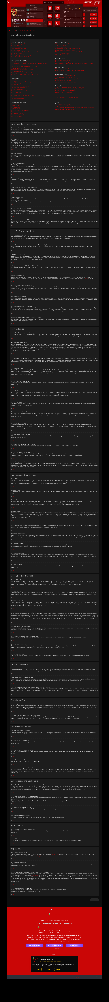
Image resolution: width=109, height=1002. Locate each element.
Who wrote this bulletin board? (63, 104)
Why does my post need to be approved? (22, 97)
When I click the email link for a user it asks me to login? (25, 74)
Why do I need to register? (18, 44)
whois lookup (34, 875)
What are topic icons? (16, 116)
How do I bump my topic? (17, 98)
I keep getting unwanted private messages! (66, 62)
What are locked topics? (17, 115)
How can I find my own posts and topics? (66, 82)
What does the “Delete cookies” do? (20, 56)
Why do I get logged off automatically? (21, 55)
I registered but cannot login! (18, 48)
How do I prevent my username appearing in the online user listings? (29, 63)
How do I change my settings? (19, 62)
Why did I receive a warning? (18, 92)
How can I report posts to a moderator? (21, 94)
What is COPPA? (15, 45)
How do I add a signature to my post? (21, 83)
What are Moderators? (61, 45)
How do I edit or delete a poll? (19, 87)
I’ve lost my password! (17, 53)
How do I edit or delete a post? (19, 81)
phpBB (86, 278)
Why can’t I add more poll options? (20, 86)
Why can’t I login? (15, 50)
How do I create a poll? (17, 84)
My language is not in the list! (18, 68)
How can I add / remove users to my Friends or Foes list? (70, 70)
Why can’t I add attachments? (19, 90)
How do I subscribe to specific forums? (65, 90)
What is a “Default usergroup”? (63, 53)
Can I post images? (16, 108)
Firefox (48, 969)
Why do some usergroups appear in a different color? (69, 51)
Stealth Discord (74, 945)
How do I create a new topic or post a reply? (22, 79)
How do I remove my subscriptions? (64, 92)
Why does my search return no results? (65, 77)
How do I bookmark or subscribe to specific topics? (68, 89)
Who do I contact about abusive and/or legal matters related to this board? (75, 107)
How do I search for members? (63, 80)
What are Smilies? (16, 107)
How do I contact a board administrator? (65, 109)
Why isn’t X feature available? (63, 106)
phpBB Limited (55, 854)
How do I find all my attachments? (64, 99)
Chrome (38, 969)
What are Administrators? (62, 44)
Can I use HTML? (15, 105)
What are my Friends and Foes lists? (64, 69)
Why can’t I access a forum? (18, 89)
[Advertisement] (54, 990)
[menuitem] (10, 2)
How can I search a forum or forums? (65, 75)
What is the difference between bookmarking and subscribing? (71, 87)
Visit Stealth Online (54, 945)
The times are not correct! (18, 65)
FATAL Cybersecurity (55, 948)
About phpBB (38, 856)
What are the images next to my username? (22, 69)
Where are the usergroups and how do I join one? (68, 48)
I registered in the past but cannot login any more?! (24, 51)
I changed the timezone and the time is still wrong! (24, 66)
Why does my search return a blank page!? (66, 79)
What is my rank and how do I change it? (21, 73)
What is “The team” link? (61, 55)
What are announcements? (18, 111)
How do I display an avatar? (18, 71)
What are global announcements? (20, 110)
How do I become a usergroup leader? (65, 50)
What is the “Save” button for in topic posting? (23, 95)
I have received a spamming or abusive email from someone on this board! (74, 63)
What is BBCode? (15, 104)
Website (58, 969)
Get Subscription (34, 945)
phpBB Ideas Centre (82, 864)
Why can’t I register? (16, 47)
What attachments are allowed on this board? (67, 97)
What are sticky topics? (17, 113)
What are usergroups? (61, 47)
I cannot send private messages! (63, 60)
